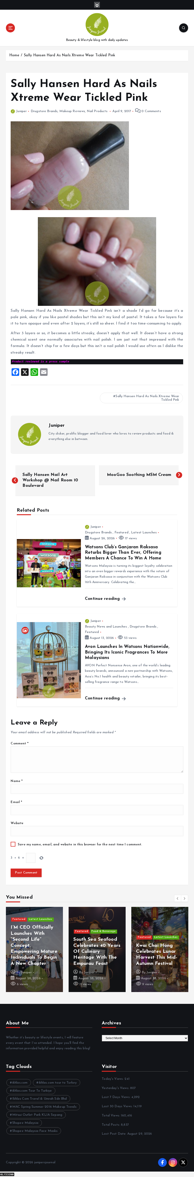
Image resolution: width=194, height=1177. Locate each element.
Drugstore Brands (44, 111)
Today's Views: (113, 1078)
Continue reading (103, 599)
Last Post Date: (114, 1133)
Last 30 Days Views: (117, 1106)
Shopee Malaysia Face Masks (35, 1131)
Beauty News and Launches (106, 626)
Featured (121, 532)
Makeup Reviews (72, 111)
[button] (177, 898)
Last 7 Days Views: (116, 1097)
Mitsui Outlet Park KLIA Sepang (37, 1115)
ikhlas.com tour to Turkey (58, 1083)
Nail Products (97, 111)
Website (17, 823)
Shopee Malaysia (25, 1123)
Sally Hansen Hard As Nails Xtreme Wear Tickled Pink (69, 55)
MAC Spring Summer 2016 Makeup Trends (44, 1107)
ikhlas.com (19, 1083)
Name (16, 781)
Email (16, 802)
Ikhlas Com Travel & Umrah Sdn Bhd (39, 1099)
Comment (19, 743)
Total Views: (111, 1115)
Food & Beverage (104, 907)
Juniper (21, 111)
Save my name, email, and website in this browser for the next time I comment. (80, 844)
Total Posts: (111, 1124)
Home (14, 55)
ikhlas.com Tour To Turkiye (32, 1091)
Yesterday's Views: (116, 1088)
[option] (34, 949)
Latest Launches (144, 532)
